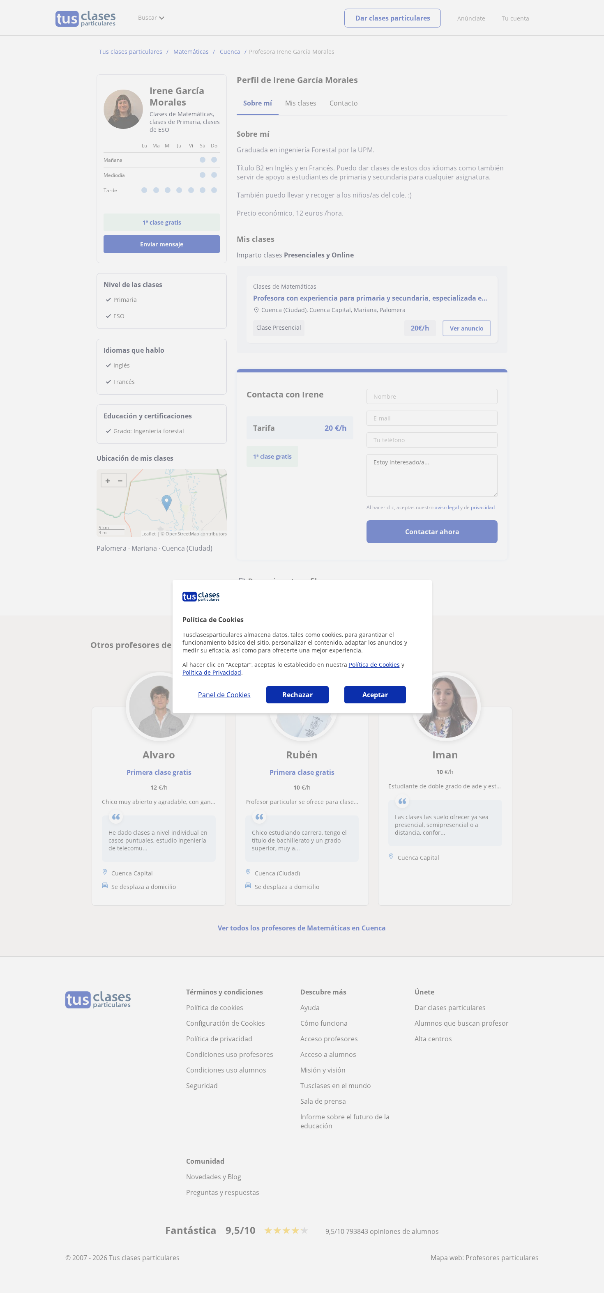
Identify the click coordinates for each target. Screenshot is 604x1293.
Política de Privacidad (211, 672)
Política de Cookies (374, 664)
